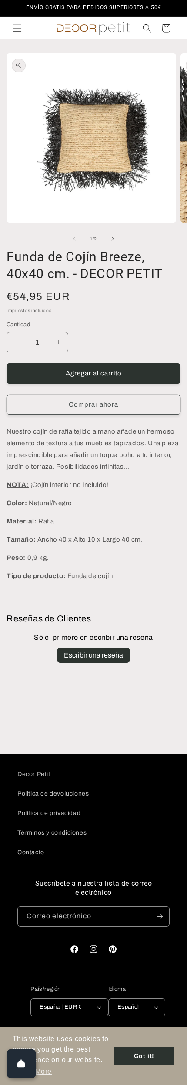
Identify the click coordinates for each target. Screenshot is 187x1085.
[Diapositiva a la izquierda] (74, 238)
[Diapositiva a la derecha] (112, 238)
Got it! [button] (144, 1055)
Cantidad (18, 325)
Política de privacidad (48, 813)
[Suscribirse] (159, 916)
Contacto (30, 852)
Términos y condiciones (52, 832)
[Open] (21, 1063)
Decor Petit (33, 774)
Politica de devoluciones (53, 793)
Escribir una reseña (93, 655)
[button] (17, 28)
